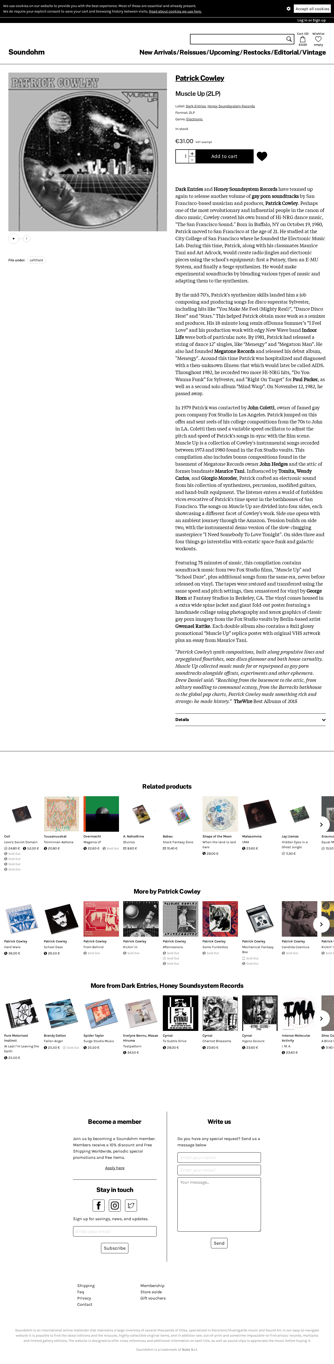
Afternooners (173, 947)
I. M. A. (286, 1046)
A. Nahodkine (133, 836)
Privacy (84, 1298)
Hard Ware (12, 947)
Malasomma (251, 836)
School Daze (53, 947)
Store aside (151, 1291)
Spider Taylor (94, 1035)
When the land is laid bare (219, 844)
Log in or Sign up (311, 20)
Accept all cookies (312, 8)
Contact (84, 1304)
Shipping (86, 1285)
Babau (168, 836)
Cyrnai (168, 1035)
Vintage (314, 52)
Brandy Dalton (55, 1035)
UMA (245, 842)
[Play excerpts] (13, 238)
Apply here (114, 1167)
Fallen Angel (53, 1041)
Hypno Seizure (253, 1041)
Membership (152, 1285)
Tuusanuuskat (55, 836)
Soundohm (26, 52)
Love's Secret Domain (21, 842)
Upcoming (224, 52)
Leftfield (36, 260)
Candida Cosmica (295, 947)
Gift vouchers (153, 1298)
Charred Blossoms (216, 1041)
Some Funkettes (215, 947)
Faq (80, 1291)
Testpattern (132, 1046)
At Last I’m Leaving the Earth (21, 1048)
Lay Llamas (290, 836)
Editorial (286, 52)
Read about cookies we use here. (175, 11)
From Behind (94, 947)
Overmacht (92, 836)
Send (219, 1243)
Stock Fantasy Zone (178, 842)
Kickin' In (130, 947)
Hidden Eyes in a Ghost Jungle (295, 844)
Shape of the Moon (217, 836)
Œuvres (129, 842)
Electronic (194, 119)
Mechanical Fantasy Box (257, 949)
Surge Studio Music (99, 1041)
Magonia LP (92, 842)
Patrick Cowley (199, 78)
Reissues (193, 52)
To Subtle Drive (175, 1041)
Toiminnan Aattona (58, 842)
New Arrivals (157, 52)
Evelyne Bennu (134, 1035)
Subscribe (115, 1248)
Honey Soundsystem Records (231, 106)
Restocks (257, 52)
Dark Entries (196, 106)
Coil (7, 836)
